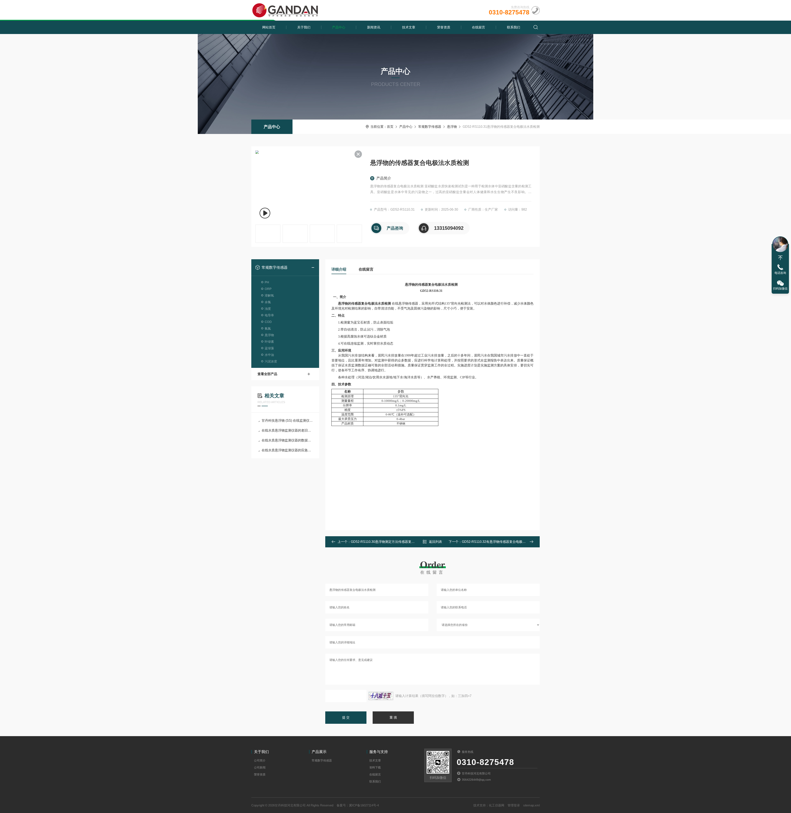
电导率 (269, 315)
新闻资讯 (373, 27)
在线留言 (478, 27)
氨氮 (268, 328)
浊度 (268, 308)
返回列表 (435, 541)
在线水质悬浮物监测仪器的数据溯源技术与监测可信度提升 (287, 440)
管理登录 (514, 805)
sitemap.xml (531, 805)
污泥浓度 (271, 361)
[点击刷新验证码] (381, 696)
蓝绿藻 (269, 348)
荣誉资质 (443, 27)
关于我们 (303, 27)
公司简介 (260, 760)
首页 (390, 126)
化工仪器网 (496, 805)
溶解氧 (269, 295)
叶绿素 (269, 341)
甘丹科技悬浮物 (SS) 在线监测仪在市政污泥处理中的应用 (287, 420)
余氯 (268, 302)
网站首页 (268, 27)
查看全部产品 (267, 374)
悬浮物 (452, 126)
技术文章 (408, 27)
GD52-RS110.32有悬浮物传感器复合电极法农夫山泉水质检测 (507, 541)
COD (268, 322)
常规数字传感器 (429, 126)
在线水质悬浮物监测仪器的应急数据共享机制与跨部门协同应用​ (287, 450)
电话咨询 (780, 273)
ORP (268, 289)
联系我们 (513, 27)
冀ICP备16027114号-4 (364, 805)
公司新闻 (260, 767)
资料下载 (375, 767)
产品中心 (338, 27)
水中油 (269, 355)
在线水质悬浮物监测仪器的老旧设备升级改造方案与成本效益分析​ (287, 430)
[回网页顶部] (780, 258)
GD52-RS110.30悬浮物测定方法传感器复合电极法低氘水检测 (396, 541)
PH (267, 282)
